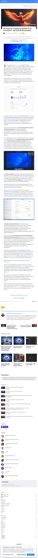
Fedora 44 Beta (17, 286)
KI (1, 514)
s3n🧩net (4, 1)
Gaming (2, 509)
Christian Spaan (8, 447)
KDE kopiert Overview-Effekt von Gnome (18, 347)
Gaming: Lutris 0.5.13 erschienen (30, 347)
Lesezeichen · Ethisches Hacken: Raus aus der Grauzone (14, 400)
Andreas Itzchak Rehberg (10, 435)
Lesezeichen (3, 518)
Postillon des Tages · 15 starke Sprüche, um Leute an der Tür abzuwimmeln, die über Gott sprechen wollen (17, 409)
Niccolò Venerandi (8, 467)
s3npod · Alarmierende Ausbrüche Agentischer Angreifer (15, 388)
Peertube (3, 530)
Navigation (3, 526)
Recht (2, 533)
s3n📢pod (3, 535)
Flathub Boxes (23, 266)
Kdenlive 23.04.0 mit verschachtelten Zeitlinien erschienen (18, 364)
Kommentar (3, 515)
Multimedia (3, 524)
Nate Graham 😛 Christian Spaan (11, 463)
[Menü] (36, 1)
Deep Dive (3, 502)
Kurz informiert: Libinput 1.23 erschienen (31, 364)
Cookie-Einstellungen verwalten (8, 554)
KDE (2, 512)
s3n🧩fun (3, 538)
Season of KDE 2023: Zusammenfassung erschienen (5, 364)
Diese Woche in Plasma (5, 503)
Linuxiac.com (24, 41)
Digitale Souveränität (5, 505)
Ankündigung (6, 261)
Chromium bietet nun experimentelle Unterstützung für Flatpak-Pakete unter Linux (19, 417)
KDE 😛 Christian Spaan (9, 455)
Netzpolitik (3, 527)
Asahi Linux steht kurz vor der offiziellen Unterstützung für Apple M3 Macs (18, 404)
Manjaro (2, 521)
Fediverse (3, 506)
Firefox (2, 508)
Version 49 (17, 65)
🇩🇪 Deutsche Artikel (5, 494)
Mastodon (3, 523)
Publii (2, 532)
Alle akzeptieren (30, 554)
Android (2, 499)
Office (2, 529)
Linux (23, 33)
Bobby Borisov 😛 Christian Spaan (11, 33)
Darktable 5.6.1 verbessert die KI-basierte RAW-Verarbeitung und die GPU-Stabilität (19, 396)
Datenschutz (3, 500)
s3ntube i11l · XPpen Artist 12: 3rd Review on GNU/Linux (14, 392)
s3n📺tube (3, 536)
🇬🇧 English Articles (4, 496)
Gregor (6, 451)
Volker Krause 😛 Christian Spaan (11, 475)
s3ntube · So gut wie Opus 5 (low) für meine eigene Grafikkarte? (15, 413)
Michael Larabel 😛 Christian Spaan (12, 459)
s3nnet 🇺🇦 (7, 471)
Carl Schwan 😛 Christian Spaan (11, 443)
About (2, 497)
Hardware (3, 511)
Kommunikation (4, 517)
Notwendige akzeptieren (21, 554)
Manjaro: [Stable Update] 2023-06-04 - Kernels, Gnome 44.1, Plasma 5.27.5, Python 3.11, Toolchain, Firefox (6, 348)
